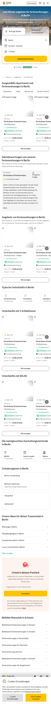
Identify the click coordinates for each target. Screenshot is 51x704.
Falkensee (7, 172)
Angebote (17, 77)
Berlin (8, 77)
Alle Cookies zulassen (36, 697)
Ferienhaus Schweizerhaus (15, 121)
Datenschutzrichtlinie (33, 692)
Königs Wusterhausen (19, 487)
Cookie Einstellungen (12, 697)
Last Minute (28, 77)
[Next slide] (47, 117)
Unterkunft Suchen (25, 59)
